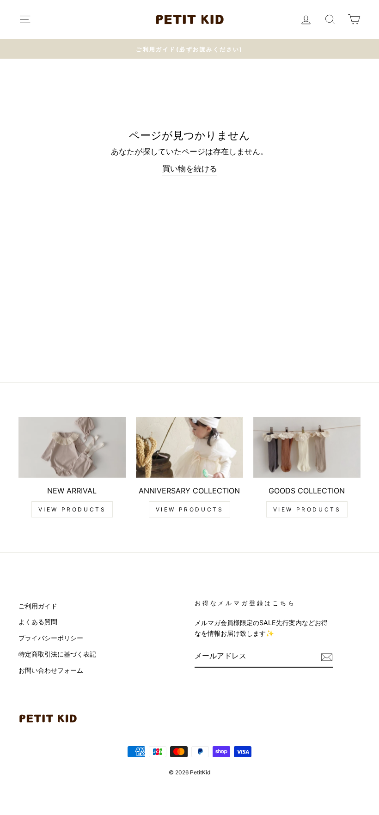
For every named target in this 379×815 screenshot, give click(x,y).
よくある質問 (37, 622)
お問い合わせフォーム (50, 670)
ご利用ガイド (37, 606)
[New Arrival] (72, 447)
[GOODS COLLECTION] (307, 447)
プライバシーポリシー (50, 638)
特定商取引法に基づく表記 (57, 654)
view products (72, 509)
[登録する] (327, 657)
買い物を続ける (189, 168)
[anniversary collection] (189, 447)
